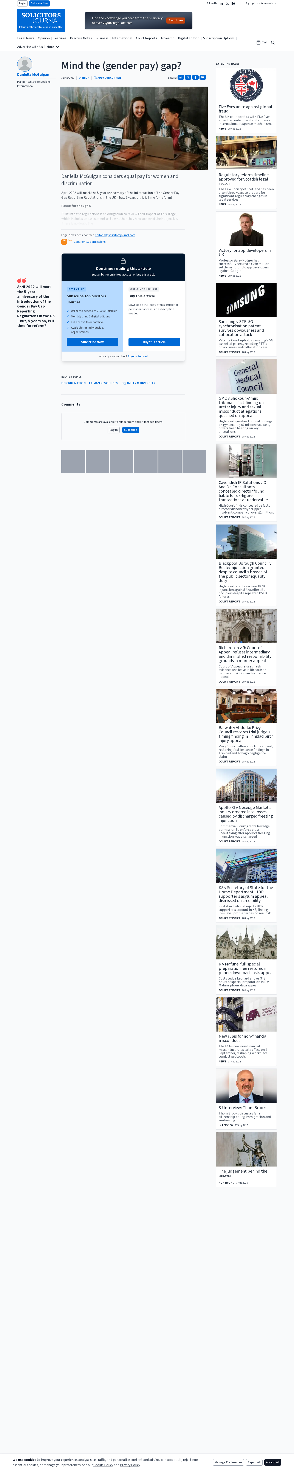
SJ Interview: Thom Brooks (243, 1108)
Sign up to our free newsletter (261, 3)
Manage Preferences (228, 1462)
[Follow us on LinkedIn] (221, 3)
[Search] (273, 42)
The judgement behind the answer (243, 1173)
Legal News (25, 38)
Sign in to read (138, 356)
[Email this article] (203, 77)
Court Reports (146, 38)
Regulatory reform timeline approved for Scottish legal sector (244, 179)
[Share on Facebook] (195, 77)
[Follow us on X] (227, 3)
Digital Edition (189, 38)
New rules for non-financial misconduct (243, 1038)
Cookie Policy (103, 1465)
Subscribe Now (39, 3)
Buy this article (154, 342)
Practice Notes (81, 38)
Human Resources (103, 383)
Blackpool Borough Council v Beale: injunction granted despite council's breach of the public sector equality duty (245, 572)
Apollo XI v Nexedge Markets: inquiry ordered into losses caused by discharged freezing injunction (246, 814)
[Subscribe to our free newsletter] (233, 3)
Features (59, 38)
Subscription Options (219, 38)
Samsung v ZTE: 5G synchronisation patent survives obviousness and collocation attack (241, 328)
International (122, 38)
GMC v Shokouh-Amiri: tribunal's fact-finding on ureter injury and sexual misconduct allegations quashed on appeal (241, 407)
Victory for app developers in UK (245, 252)
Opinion (44, 38)
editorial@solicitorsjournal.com (115, 235)
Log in (114, 430)
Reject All (254, 1462)
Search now (176, 20)
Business (102, 38)
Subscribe (130, 430)
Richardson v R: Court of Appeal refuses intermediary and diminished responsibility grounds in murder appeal (245, 654)
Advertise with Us (30, 46)
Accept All (273, 1462)
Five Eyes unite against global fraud (245, 109)
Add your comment (110, 78)
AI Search (167, 38)
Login (22, 3)
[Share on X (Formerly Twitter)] (188, 77)
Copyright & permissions (90, 242)
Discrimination (73, 383)
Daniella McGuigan (33, 74)
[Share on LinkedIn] (181, 77)
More (50, 46)
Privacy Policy (130, 1465)
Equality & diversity (138, 383)
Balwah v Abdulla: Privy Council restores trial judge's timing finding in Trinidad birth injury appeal (246, 734)
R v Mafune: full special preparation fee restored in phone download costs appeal (246, 968)
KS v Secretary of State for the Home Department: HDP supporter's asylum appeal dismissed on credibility (246, 894)
